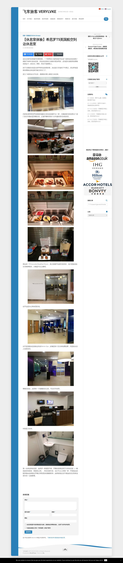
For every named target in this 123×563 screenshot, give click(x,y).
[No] (121, 560)
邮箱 (53, 512)
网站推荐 (81, 19)
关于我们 (29, 19)
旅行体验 (74, 19)
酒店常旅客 (37, 19)
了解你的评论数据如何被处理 (56, 537)
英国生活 (67, 19)
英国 (24, 35)
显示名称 (28, 512)
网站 (26, 518)
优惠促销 (52, 19)
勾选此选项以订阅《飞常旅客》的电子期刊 (38, 528)
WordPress (33, 553)
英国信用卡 (60, 19)
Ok (105, 560)
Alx (43, 553)
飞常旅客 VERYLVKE (39, 11)
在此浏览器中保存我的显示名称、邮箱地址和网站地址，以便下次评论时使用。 (49, 524)
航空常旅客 (45, 19)
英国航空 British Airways (33, 35)
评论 (26, 500)
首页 (24, 19)
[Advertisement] (65, 27)
